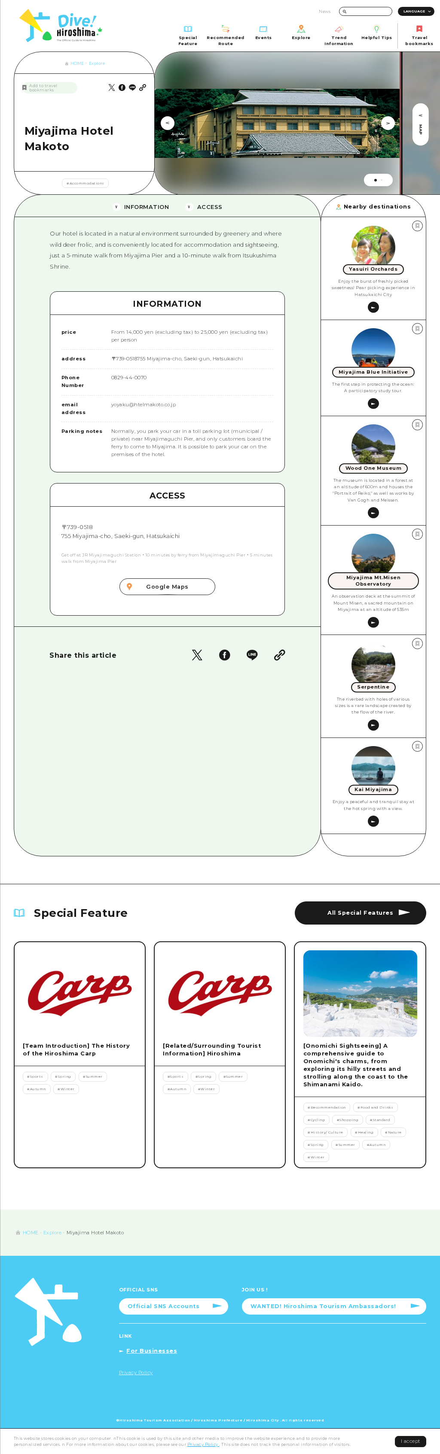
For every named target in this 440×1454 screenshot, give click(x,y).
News (324, 11)
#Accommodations (85, 183)
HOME (77, 63)
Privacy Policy (203, 1444)
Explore (97, 63)
